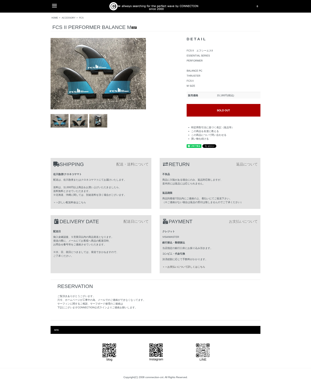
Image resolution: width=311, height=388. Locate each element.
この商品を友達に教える (205, 131)
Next (140, 73)
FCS (81, 18)
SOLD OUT (223, 110)
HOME (54, 18)
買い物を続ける (200, 138)
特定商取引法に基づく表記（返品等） (212, 127)
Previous (56, 73)
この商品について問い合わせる (208, 134)
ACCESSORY (68, 18)
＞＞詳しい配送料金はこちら (69, 202)
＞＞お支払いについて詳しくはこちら (183, 266)
